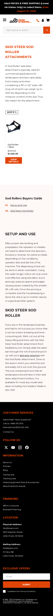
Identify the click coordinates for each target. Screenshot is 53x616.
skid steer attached (29, 355)
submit (26, 584)
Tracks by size (9, 478)
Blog (5, 470)
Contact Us (8, 432)
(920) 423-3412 (22, 427)
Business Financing (12, 509)
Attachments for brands (14, 486)
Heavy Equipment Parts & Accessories (21, 482)
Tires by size (8, 474)
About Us (7, 462)
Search (46, 30)
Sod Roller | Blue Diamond (13, 139)
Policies (6, 466)
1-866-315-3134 (16, 423)
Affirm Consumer (11, 505)
